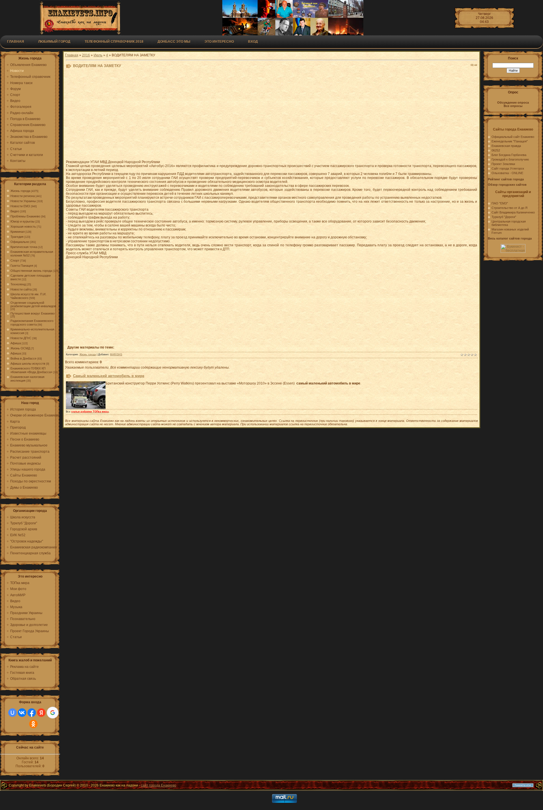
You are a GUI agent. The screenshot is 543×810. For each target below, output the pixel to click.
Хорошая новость (23, 226)
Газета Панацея (21, 265)
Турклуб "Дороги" (504, 217)
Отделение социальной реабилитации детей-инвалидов (33, 304)
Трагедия (16, 236)
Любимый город (54, 42)
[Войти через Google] (53, 713)
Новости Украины (23, 201)
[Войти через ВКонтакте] (22, 712)
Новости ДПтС (20, 338)
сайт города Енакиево (158, 785)
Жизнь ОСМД (20, 348)
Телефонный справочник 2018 (114, 42)
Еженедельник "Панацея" (510, 141)
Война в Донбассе (23, 358)
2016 (86, 55)
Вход (253, 42)
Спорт (14, 260)
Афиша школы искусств (27, 363)
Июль (98, 55)
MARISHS (116, 354)
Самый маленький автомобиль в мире (108, 376)
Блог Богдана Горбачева (509, 155)
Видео (14, 211)
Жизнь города (20, 191)
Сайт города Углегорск (508, 168)
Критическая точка (23, 247)
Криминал (17, 231)
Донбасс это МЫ (174, 42)
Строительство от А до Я (509, 208)
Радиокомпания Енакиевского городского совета (31, 322)
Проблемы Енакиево (25, 216)
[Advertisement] (204, 115)
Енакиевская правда (506, 146)
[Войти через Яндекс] (41, 712)
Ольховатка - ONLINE (507, 173)
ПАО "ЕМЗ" (500, 203)
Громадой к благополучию (510, 159)
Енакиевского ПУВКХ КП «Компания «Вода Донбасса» (31, 370)
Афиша (15, 343)
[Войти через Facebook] (31, 712)
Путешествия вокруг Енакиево (32, 313)
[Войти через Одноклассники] (33, 724)
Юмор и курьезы (22, 221)
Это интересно (219, 42)
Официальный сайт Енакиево (513, 136)
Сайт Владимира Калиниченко (513, 212)
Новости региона (22, 196)
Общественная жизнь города (31, 270)
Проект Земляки (503, 164)
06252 (496, 150)
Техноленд (18, 284)
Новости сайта (21, 289)
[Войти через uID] (12, 712)
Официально (19, 241)
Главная (15, 42)
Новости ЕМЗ (20, 206)
